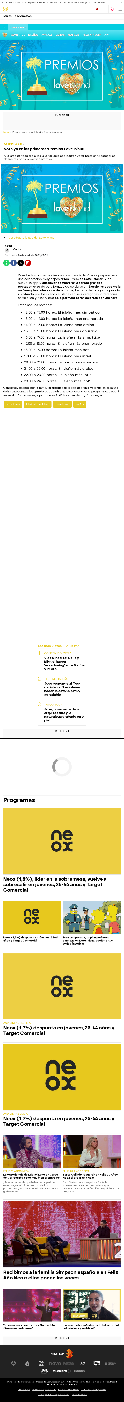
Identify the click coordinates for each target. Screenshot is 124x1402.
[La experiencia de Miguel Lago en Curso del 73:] (32, 1151)
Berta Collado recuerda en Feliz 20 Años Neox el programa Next (90, 1176)
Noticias (73, 35)
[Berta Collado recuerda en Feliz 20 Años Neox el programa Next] (92, 1151)
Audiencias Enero (15, 1113)
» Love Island (33, 132)
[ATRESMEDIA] (62, 1354)
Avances (46, 35)
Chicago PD (84, 3)
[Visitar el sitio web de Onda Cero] (96, 1363)
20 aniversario (13, 3)
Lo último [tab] (71, 646)
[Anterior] (2, 2)
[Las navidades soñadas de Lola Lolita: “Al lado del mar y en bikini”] (92, 1305)
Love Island (62, 404)
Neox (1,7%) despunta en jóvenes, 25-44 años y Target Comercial (30, 939)
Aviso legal (24, 1389)
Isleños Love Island (37, 404)
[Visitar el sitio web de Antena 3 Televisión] (13, 1363)
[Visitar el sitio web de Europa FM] (110, 1363)
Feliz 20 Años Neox (16, 1171)
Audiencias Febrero (17, 1023)
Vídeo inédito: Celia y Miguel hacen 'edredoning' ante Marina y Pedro (64, 663)
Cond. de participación (93, 1389)
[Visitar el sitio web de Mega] (69, 1363)
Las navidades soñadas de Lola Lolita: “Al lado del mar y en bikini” (91, 1327)
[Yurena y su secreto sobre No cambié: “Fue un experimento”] (32, 1305)
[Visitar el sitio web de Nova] (55, 1363)
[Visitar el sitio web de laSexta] (27, 1363)
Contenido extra (58, 653)
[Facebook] (7, 250)
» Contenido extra (52, 132)
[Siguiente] (121, 2)
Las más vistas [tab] (50, 646)
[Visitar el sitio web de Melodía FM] (44, 1371)
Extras (60, 35)
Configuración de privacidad (53, 1394)
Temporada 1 (18, 27)
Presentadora (92, 35)
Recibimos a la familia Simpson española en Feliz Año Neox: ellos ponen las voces (60, 1275)
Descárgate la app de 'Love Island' (31, 237)
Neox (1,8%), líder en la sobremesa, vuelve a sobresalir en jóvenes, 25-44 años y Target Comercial (55, 884)
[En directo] (97, 9)
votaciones (13, 404)
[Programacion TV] (104, 9)
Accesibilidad (79, 1394)
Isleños (33, 35)
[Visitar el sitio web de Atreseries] (82, 1363)
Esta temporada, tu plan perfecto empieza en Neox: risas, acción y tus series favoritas (88, 940)
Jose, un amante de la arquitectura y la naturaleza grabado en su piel (64, 714)
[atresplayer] (112, 9)
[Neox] (17, 9)
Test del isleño (56, 679)
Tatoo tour (53, 704)
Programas (23, 16)
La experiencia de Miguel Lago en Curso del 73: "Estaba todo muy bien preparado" (31, 1176)
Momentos (17, 35)
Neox (6, 132)
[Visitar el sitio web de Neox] (41, 1363)
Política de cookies (68, 1389)
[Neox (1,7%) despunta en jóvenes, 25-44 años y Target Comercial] (32, 917)
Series (7, 16)
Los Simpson (29, 3)
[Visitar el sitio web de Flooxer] (79, 1371)
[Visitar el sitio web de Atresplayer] (62, 1371)
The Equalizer (99, 3)
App (106, 35)
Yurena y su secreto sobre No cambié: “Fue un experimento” (29, 1327)
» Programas (17, 132)
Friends (41, 3)
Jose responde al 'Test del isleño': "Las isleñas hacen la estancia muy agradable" (62, 689)
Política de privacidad (44, 1389)
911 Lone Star (70, 3)
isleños (80, 404)
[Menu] (120, 9)
